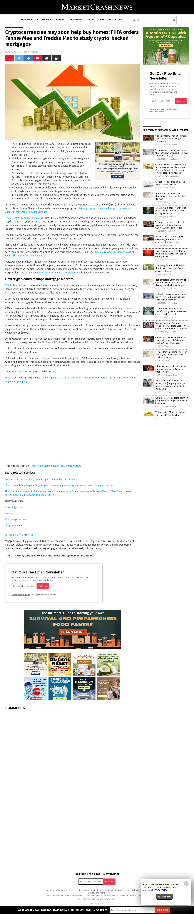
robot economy (93, 548)
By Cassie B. (171, 289)
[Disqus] (72, 750)
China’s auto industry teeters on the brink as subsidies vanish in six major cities (170, 254)
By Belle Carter (172, 202)
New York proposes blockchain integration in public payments (40, 479)
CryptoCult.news (20, 371)
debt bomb (123, 541)
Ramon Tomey (30, 51)
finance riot (89, 544)
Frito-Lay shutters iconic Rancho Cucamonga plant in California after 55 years (170, 369)
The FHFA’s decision (16, 285)
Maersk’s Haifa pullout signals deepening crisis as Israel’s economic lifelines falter (170, 239)
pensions (60, 20)
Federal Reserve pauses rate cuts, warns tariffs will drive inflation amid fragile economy (172, 297)
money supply (46, 548)
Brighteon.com (13, 525)
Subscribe (163, 910)
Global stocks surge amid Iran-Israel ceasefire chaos (170, 183)
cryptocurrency (106, 541)
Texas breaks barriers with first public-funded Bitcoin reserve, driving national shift (170, 211)
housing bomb (13, 548)
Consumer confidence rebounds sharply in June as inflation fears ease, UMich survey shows (170, 340)
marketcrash (25, 20)
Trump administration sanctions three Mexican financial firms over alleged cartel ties (171, 153)
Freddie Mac (104, 544)
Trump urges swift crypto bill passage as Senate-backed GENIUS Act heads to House (169, 225)
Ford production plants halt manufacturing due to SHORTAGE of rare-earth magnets (171, 311)
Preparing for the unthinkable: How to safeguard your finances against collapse (170, 268)
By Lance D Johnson (173, 392)
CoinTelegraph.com (16, 519)
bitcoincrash (44, 20)
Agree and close (164, 896)
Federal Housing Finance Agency (64, 544)
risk (102, 20)
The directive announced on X (22, 218)
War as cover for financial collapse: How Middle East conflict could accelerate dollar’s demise (171, 326)
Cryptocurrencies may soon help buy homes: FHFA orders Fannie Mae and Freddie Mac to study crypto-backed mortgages (171, 168)
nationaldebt (77, 20)
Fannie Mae (38, 544)
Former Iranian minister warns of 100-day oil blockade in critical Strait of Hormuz (171, 355)
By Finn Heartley (172, 332)
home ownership (121, 544)
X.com (8, 513)
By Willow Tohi (172, 145)
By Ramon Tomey (172, 176)
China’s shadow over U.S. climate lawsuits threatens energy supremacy (171, 139)
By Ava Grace (171, 318)
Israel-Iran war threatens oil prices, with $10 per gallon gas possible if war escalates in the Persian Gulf (170, 384)
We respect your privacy (81, 895)
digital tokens (23, 544)
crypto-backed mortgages (82, 541)
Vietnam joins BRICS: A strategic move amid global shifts (170, 413)
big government (32, 541)
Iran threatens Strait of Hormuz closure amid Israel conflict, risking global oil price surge (170, 283)
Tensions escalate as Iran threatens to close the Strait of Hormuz (170, 196)
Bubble (46, 541)
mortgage (60, 548)
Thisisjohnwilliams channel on (55, 465)
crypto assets (58, 541)
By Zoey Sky (171, 274)
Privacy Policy (97, 903)
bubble (92, 20)
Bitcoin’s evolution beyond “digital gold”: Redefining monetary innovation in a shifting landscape (59, 485)
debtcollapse (116, 20)
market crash (30, 548)
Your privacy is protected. (21, 595)
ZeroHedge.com (14, 507)
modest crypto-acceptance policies (57, 272)
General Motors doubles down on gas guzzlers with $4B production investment (171, 401)
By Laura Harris (172, 159)
